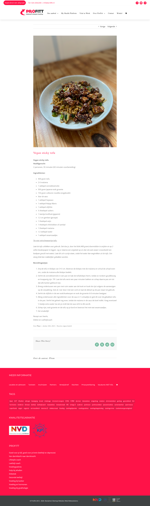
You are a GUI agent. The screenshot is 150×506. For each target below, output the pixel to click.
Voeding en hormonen (18, 484)
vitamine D (44, 408)
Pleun (39, 326)
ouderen (80, 405)
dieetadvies (86, 401)
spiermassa (129, 405)
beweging (34, 401)
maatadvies (51, 405)
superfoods (13, 408)
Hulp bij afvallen (15, 470)
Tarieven (31, 385)
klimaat (27, 405)
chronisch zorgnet (58, 401)
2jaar (11, 401)
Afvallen (21, 401)
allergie (27, 401)
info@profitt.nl (49, 3)
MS (67, 405)
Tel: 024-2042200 (34, 3)
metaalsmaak (60, 405)
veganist (26, 408)
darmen (78, 401)
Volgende (111, 26)
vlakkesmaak (53, 408)
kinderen (20, 405)
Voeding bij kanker (16, 481)
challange (47, 401)
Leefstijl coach (14, 463)
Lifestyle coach (15, 460)
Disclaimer (48, 501)
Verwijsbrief (64, 385)
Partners (53, 385)
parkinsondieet (97, 405)
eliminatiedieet (111, 401)
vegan (20, 408)
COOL (67, 401)
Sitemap (55, 501)
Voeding (62, 408)
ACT (15, 401)
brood (41, 401)
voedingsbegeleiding (96, 408)
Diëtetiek (12, 474)
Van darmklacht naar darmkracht (22, 456)
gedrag (119, 401)
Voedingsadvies (15, 467)
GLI (133, 401)
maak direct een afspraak (15, 3)
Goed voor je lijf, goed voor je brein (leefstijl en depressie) (32, 452)
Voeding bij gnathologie (18, 488)
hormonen (12, 405)
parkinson (87, 405)
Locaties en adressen (17, 385)
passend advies (108, 405)
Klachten (75, 385)
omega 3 (73, 405)
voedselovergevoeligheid (124, 408)
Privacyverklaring (88, 385)
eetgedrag (94, 401)
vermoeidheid (35, 408)
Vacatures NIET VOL (105, 385)
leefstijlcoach (41, 405)
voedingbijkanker (71, 408)
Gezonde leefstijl (15, 477)
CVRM (72, 401)
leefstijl (33, 405)
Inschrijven (42, 385)
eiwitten (102, 401)
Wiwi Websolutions (71, 501)
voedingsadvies (84, 408)
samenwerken (119, 405)
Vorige (102, 26)
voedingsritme (109, 408)
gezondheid (127, 401)
